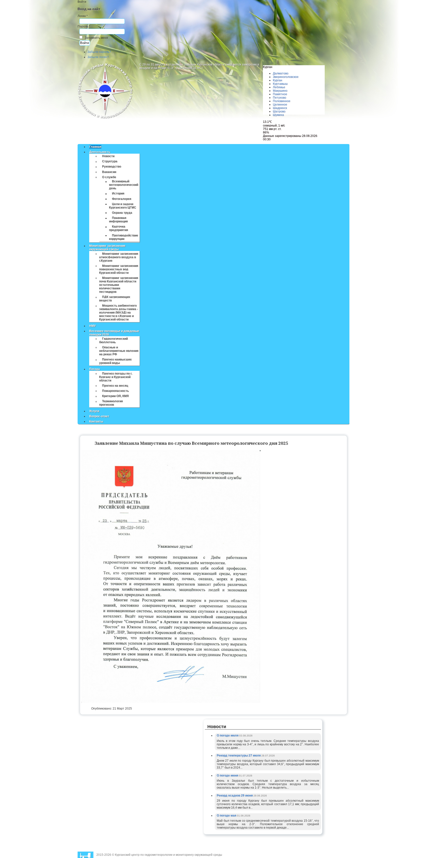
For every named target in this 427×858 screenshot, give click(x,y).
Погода (94, 369)
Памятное (280, 94)
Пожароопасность (115, 391)
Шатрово (279, 111)
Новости (108, 156)
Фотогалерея (121, 199)
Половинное (281, 101)
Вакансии (109, 172)
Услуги (94, 411)
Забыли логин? (98, 57)
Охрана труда (122, 212)
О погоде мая (227, 815)
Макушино (280, 90)
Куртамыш (280, 83)
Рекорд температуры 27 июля (239, 755)
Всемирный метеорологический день (123, 185)
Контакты (96, 421)
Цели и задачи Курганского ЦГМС (122, 205)
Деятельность (99, 152)
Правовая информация (118, 219)
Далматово (280, 73)
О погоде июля (228, 735)
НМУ (92, 326)
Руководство (111, 166)
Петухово (279, 97)
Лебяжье (279, 87)
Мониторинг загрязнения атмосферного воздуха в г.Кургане (118, 257)
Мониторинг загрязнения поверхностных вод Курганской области (118, 269)
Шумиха (278, 115)
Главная (95, 146)
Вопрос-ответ (99, 416)
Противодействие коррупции (123, 237)
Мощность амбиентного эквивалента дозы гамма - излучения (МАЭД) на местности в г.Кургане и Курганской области (118, 312)
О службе (109, 177)
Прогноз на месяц (115, 385)
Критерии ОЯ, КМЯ (115, 396)
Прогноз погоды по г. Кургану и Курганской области (115, 377)
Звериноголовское (286, 77)
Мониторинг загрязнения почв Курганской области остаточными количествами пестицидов (118, 284)
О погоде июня (228, 775)
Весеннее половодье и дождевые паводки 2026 (114, 332)
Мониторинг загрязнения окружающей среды (107, 247)
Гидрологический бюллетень (113, 340)
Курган (277, 80)
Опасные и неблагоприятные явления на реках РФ (118, 351)
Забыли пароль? (99, 52)
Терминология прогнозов (111, 403)
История (118, 193)
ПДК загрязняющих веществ (114, 298)
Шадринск (280, 108)
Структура (109, 161)
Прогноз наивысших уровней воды (115, 361)
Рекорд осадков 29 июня (235, 795)
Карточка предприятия (118, 228)
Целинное (280, 104)
